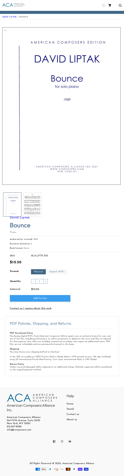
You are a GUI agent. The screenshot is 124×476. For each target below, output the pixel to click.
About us (72, 419)
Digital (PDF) (57, 272)
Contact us (73, 414)
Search (70, 409)
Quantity (15, 281)
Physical (38, 272)
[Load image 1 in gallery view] (12, 204)
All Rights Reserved (40, 463)
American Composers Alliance (78, 463)
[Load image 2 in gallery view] (32, 204)
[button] (103, 5)
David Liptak (9, 17)
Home (70, 404)
